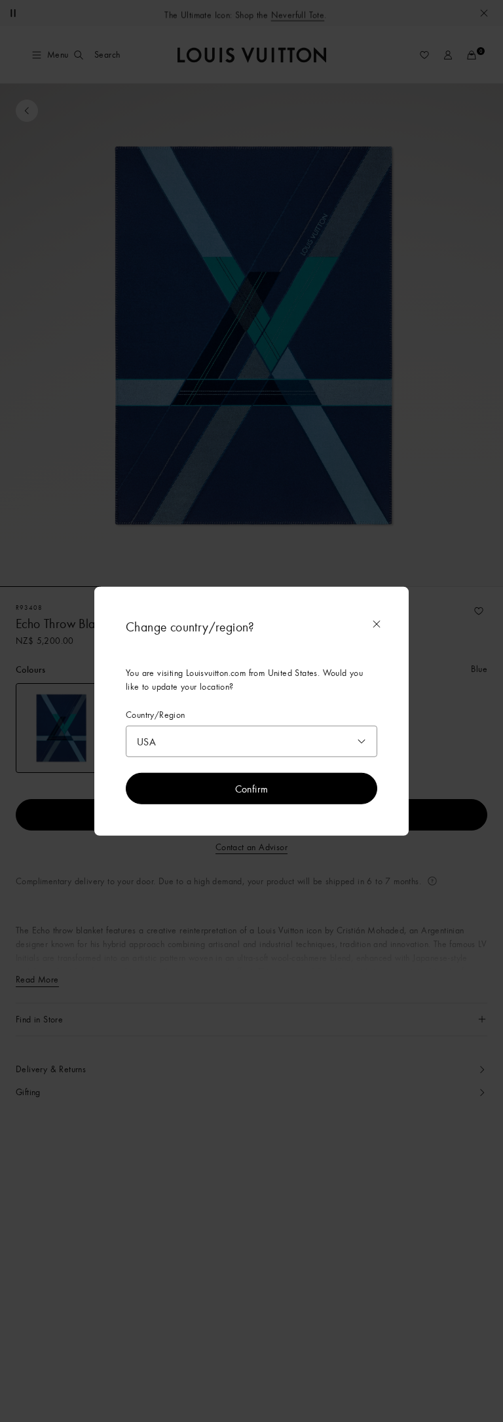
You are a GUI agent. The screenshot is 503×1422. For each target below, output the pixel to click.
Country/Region (155, 714)
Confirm (252, 788)
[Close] (376, 623)
